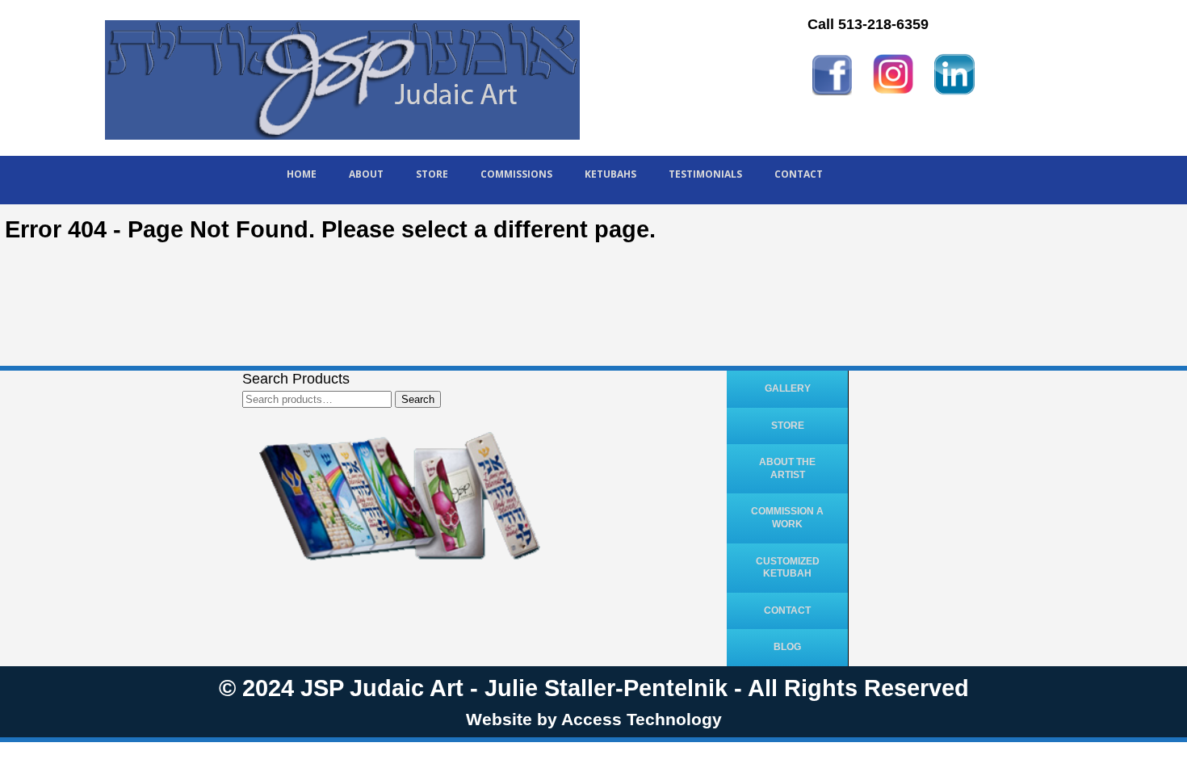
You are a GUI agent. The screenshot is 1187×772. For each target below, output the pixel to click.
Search (417, 399)
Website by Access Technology (594, 719)
